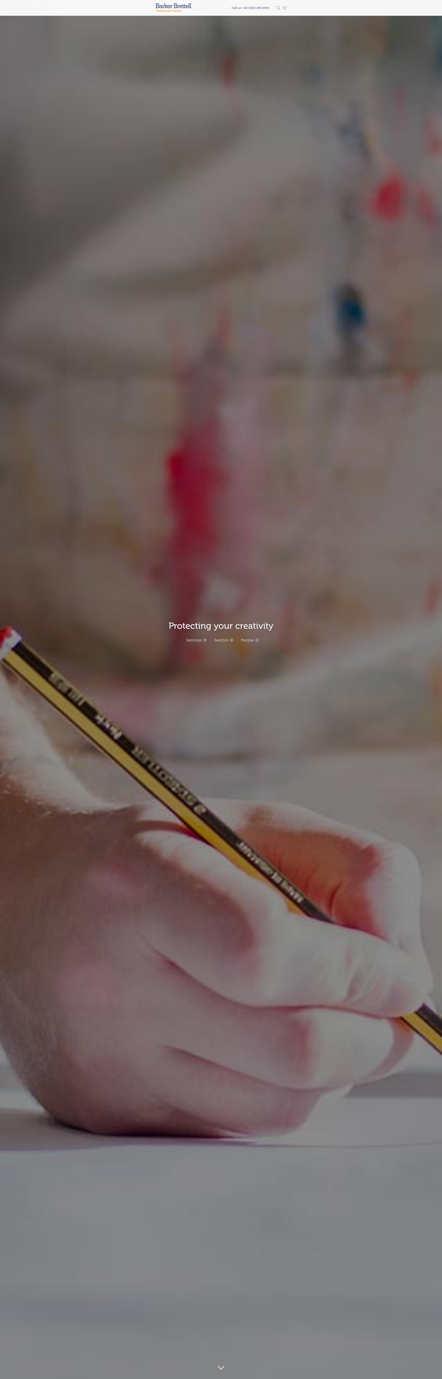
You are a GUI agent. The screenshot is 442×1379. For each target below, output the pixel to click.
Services (194, 640)
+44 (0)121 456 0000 (255, 8)
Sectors (221, 640)
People (247, 640)
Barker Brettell (173, 7)
